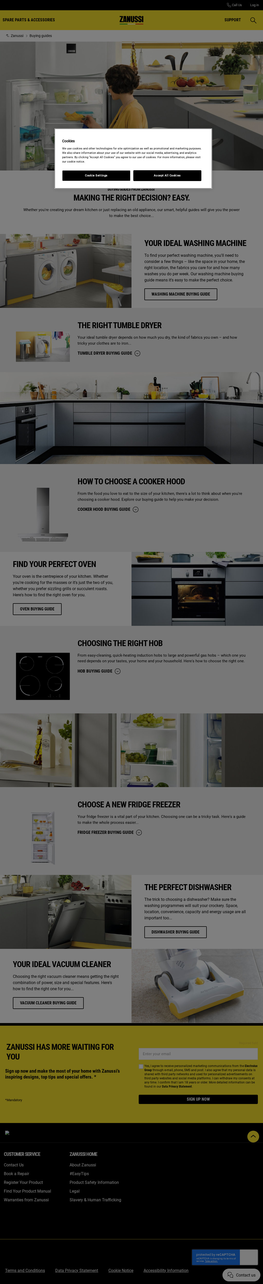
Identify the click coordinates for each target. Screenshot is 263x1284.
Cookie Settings (96, 175)
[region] (133, 158)
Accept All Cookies (167, 175)
